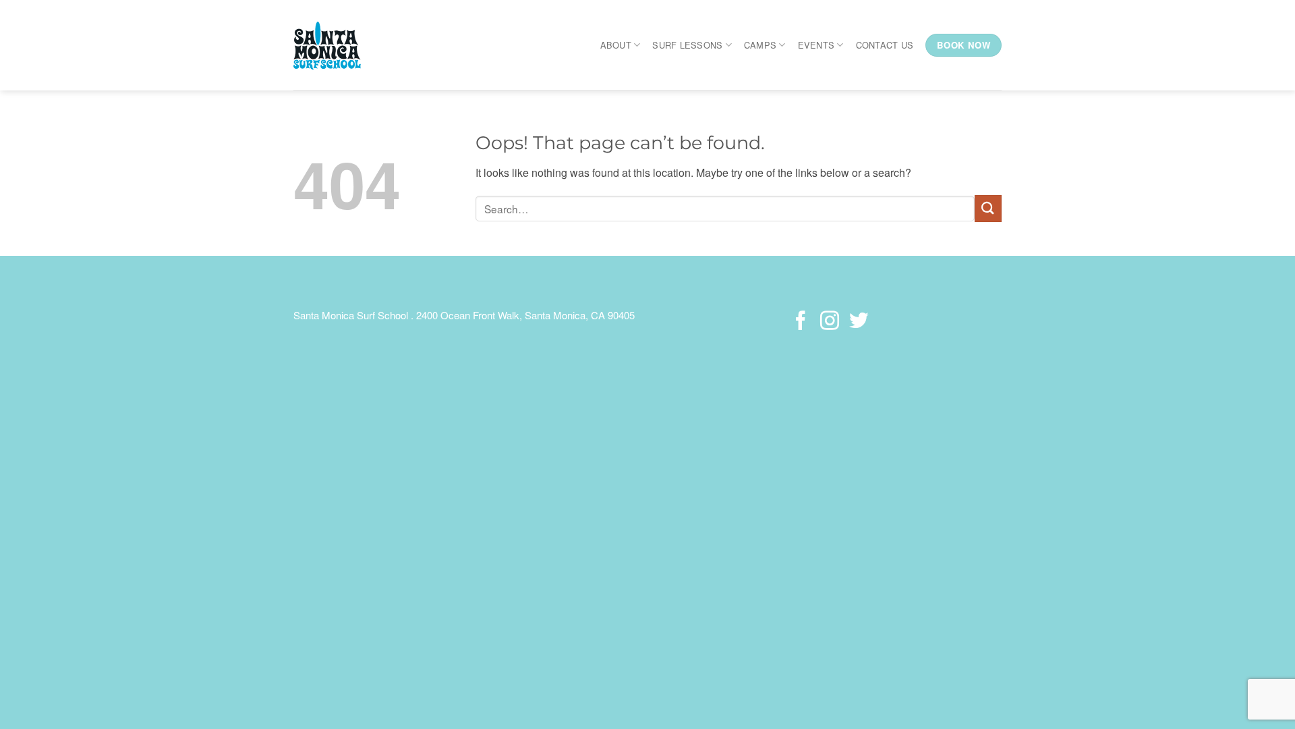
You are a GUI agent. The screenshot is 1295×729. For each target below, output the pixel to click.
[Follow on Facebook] (800, 322)
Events (816, 44)
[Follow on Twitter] (857, 322)
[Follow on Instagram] (829, 322)
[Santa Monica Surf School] (336, 46)
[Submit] (988, 208)
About (615, 44)
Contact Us (885, 44)
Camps (760, 44)
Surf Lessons (687, 44)
